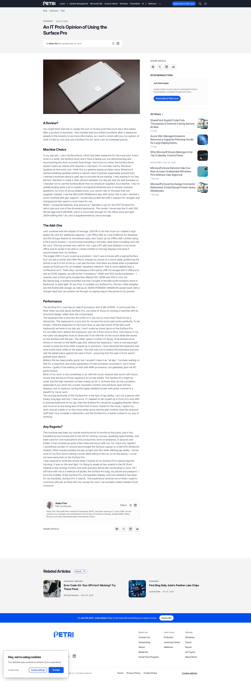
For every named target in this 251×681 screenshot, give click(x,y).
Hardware (54, 11)
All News (155, 114)
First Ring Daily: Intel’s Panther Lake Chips (174, 585)
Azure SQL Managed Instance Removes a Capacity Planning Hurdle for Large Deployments (171, 140)
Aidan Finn (64, 43)
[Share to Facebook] (116, 529)
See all (78, 571)
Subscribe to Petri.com (184, 3)
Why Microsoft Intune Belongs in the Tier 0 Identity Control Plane (171, 153)
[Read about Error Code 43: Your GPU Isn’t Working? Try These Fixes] (52, 588)
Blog (45, 11)
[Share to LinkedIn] (74, 657)
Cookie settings (189, 673)
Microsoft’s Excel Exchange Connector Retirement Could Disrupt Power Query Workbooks (173, 187)
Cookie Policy (13, 670)
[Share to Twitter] (123, 529)
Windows (78, 581)
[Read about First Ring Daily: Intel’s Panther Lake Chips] (137, 588)
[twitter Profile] (113, 43)
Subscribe (166, 618)
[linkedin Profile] (118, 43)
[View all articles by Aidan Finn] (50, 505)
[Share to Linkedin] (130, 529)
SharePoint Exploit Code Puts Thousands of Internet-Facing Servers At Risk (172, 124)
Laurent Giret (155, 591)
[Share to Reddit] (137, 529)
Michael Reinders (71, 595)
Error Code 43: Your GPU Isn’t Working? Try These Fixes (90, 587)
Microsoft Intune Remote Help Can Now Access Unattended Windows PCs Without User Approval (170, 171)
